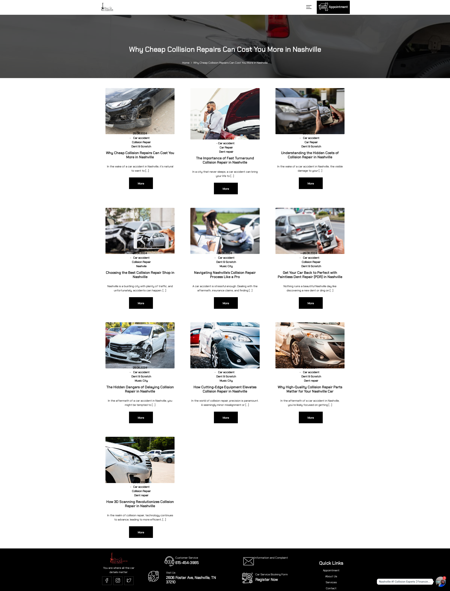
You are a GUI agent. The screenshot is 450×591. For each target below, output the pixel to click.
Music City (226, 266)
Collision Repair (141, 142)
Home (185, 63)
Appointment (331, 571)
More (141, 183)
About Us (331, 577)
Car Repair (226, 147)
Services (331, 583)
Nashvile (141, 266)
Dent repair (226, 152)
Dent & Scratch (141, 146)
